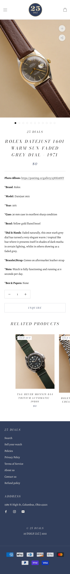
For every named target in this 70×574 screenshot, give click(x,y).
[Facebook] (5, 511)
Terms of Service (13, 464)
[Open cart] (65, 10)
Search (8, 438)
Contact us (10, 476)
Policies (8, 451)
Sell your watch (13, 444)
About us (9, 470)
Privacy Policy (12, 457)
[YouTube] (23, 511)
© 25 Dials (35, 528)
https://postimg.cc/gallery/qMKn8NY (42, 178)
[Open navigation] (5, 9)
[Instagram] (14, 511)
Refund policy (12, 483)
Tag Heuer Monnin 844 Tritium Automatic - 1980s (35, 397)
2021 (44, 533)
